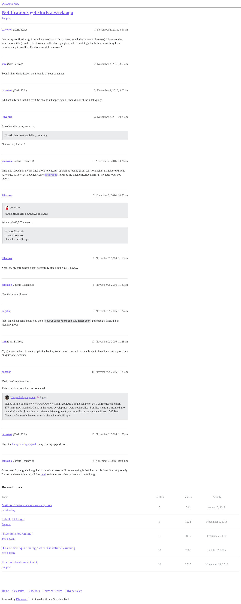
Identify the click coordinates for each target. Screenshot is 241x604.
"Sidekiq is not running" (17, 533)
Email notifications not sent (19, 562)
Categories (18, 590)
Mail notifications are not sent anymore (27, 505)
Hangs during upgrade (23, 397)
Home (5, 590)
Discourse (21, 599)
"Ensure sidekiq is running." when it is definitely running (38, 548)
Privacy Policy (74, 590)
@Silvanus (51, 174)
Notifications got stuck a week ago (37, 12)
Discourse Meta (10, 3)
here (43, 474)
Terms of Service (52, 590)
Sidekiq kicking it (13, 519)
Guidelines (34, 590)
